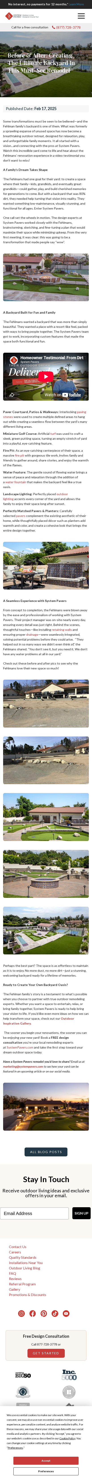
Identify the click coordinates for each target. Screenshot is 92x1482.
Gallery (14, 1289)
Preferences (46, 1471)
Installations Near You (26, 1262)
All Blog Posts (46, 1152)
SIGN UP (81, 1213)
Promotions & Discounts (27, 1294)
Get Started (46, 1353)
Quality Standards (22, 1257)
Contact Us (17, 1247)
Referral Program (22, 1284)
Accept (46, 1460)
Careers (15, 1252)
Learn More (76, 4)
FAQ (12, 1273)
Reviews (15, 1278)
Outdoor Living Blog (24, 1268)
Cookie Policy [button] (67, 1438)
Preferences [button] (15, 1447)
